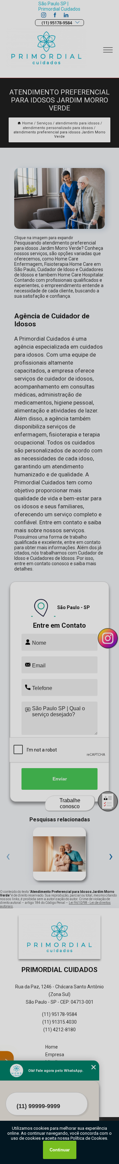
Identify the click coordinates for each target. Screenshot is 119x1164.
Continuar (60, 1149)
